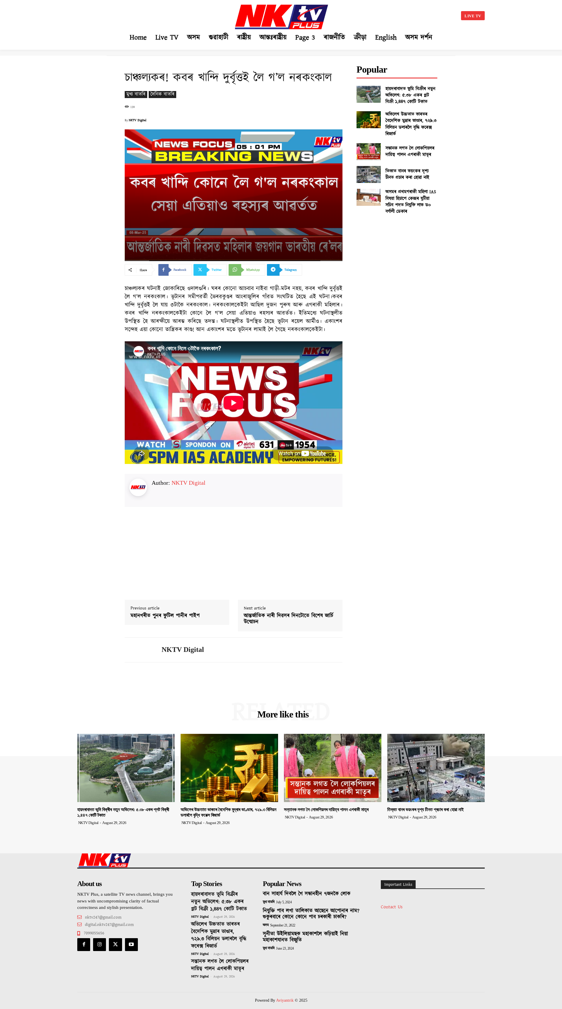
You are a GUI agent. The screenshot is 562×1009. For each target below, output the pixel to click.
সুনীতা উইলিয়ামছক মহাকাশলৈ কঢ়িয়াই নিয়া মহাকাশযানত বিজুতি (305, 937)
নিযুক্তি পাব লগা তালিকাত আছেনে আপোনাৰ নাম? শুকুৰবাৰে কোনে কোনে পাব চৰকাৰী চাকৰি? (311, 914)
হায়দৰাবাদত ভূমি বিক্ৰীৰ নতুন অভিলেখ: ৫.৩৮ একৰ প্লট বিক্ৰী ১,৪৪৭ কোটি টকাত (410, 95)
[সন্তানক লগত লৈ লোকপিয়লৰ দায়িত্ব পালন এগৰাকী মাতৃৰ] (369, 151)
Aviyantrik (285, 1000)
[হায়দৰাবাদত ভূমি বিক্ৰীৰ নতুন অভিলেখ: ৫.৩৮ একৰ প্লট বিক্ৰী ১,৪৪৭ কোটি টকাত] (369, 94)
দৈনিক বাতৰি (162, 94)
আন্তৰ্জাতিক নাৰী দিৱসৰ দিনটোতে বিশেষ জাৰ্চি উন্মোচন (288, 619)
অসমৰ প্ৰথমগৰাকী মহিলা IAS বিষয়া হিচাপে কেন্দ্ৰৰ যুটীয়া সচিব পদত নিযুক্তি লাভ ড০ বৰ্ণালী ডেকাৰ (410, 202)
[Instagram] (99, 944)
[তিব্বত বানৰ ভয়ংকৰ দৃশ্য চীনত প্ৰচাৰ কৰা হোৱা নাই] (369, 174)
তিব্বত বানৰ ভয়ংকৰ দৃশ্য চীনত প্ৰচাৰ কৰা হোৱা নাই (407, 174)
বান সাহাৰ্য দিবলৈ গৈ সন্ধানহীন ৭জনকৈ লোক (306, 894)
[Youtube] (131, 944)
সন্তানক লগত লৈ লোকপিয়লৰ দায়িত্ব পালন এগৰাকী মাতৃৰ (409, 151)
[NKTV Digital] (139, 649)
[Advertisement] (136, 14)
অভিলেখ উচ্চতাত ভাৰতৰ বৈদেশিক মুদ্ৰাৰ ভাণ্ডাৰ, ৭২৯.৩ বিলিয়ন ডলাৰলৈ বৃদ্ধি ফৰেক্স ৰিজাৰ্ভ (410, 124)
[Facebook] (83, 944)
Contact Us (391, 907)
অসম (266, 925)
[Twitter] (115, 944)
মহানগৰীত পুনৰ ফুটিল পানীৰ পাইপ (165, 616)
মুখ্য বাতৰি (135, 94)
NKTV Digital (137, 120)
